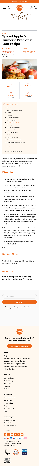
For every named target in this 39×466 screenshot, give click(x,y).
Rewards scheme (10, 420)
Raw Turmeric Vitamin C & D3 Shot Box (17, 358)
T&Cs (5, 411)
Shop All (6, 356)
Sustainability (8, 381)
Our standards (9, 378)
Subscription (8, 423)
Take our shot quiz (10, 398)
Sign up (19, 302)
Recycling (7, 406)
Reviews (6, 389)
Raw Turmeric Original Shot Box (14, 361)
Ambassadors (8, 383)
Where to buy (8, 403)
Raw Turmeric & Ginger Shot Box (15, 364)
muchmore (11, 445)
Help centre (8, 400)
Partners (7, 386)
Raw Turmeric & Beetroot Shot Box (15, 366)
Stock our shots (9, 408)
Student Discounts (10, 425)
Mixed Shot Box (9, 369)
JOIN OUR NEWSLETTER (19, 346)
